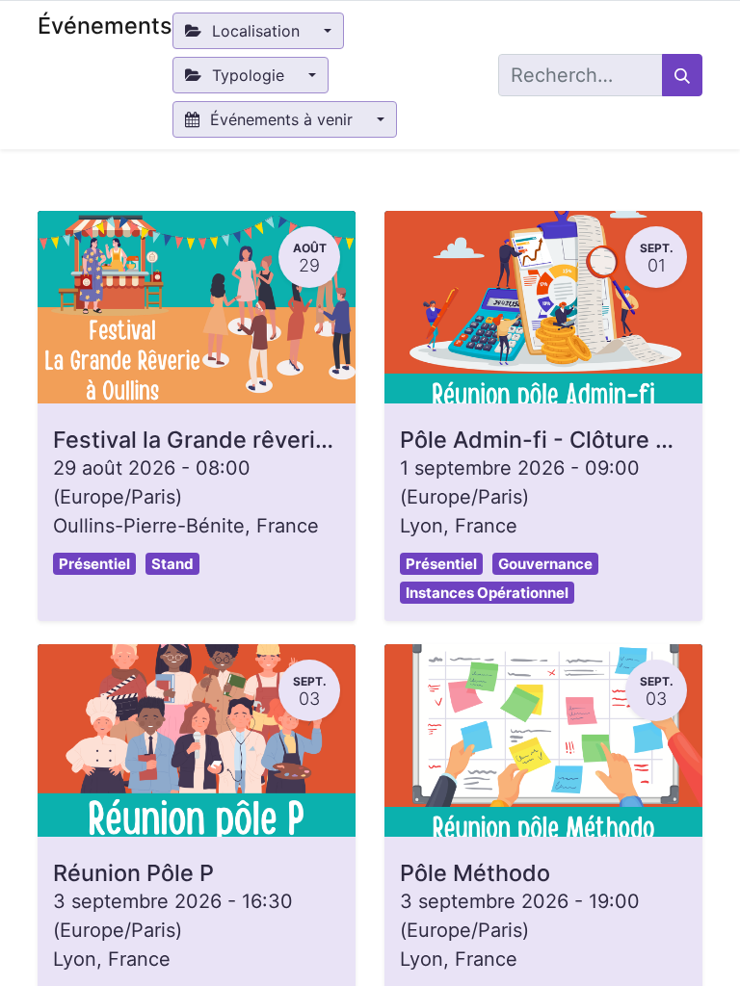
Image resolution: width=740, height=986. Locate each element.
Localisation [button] (255, 30)
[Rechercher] (682, 75)
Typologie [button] (248, 75)
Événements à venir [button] (281, 119)
